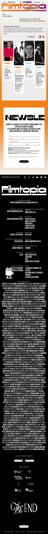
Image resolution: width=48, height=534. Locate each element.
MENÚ (4, 2)
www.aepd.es (28, 152)
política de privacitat (33, 153)
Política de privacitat (8, 531)
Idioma (27, 144)
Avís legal (22, 531)
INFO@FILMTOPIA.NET (11, 177)
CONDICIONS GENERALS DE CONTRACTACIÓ (36, 531)
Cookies (17, 531)
